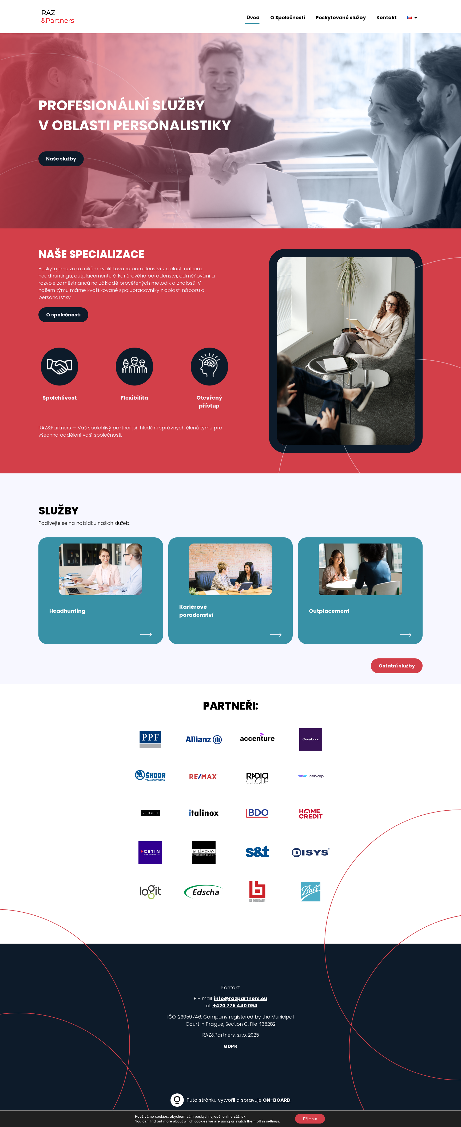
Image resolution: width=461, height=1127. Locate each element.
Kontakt (386, 17)
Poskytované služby (341, 17)
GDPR (230, 1046)
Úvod (253, 17)
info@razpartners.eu (240, 998)
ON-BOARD (277, 1100)
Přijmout (310, 1119)
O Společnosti (287, 17)
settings (272, 1121)
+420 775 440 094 (234, 1005)
